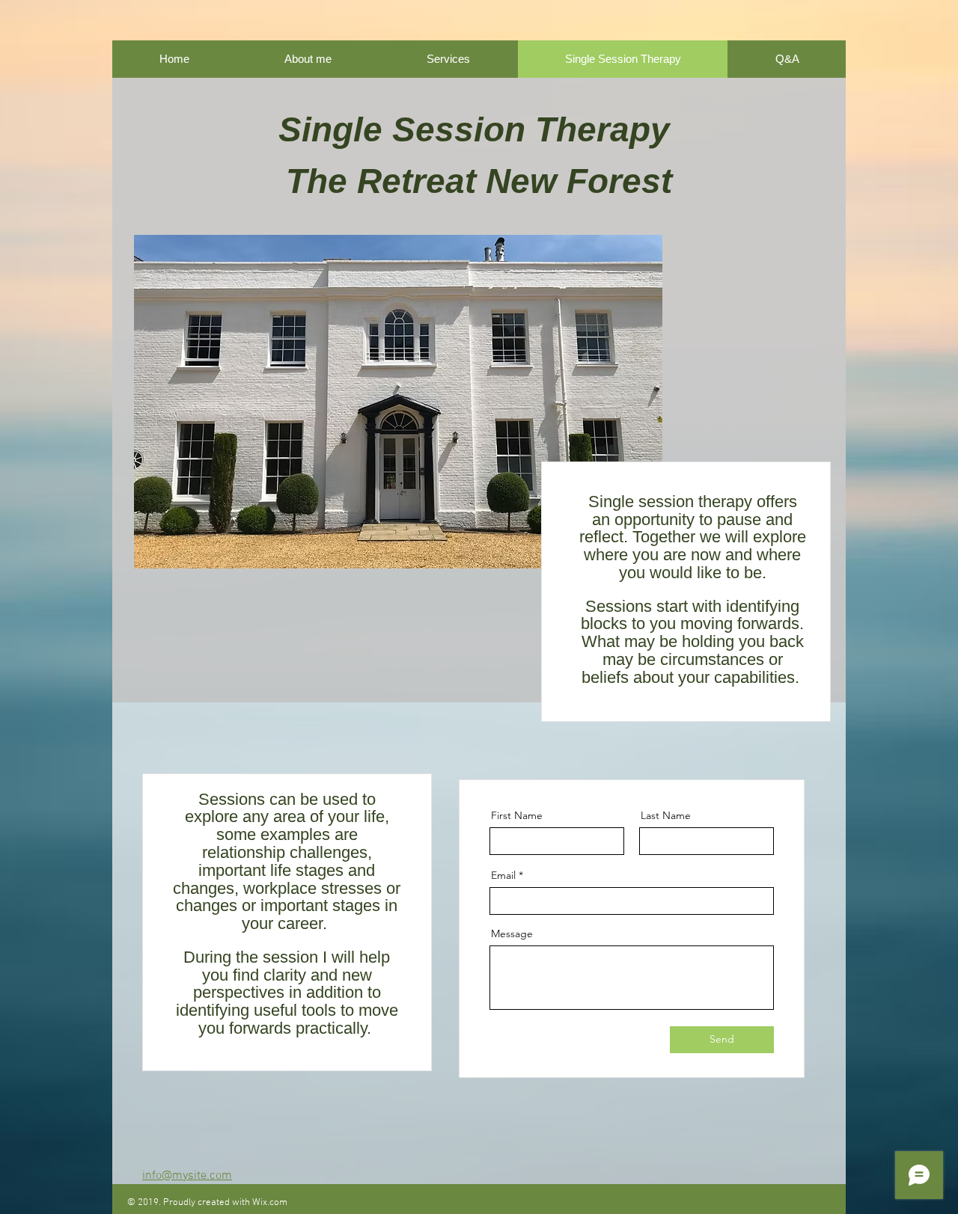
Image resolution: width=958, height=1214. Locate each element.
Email (503, 875)
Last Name (666, 815)
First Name (517, 815)
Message (512, 933)
